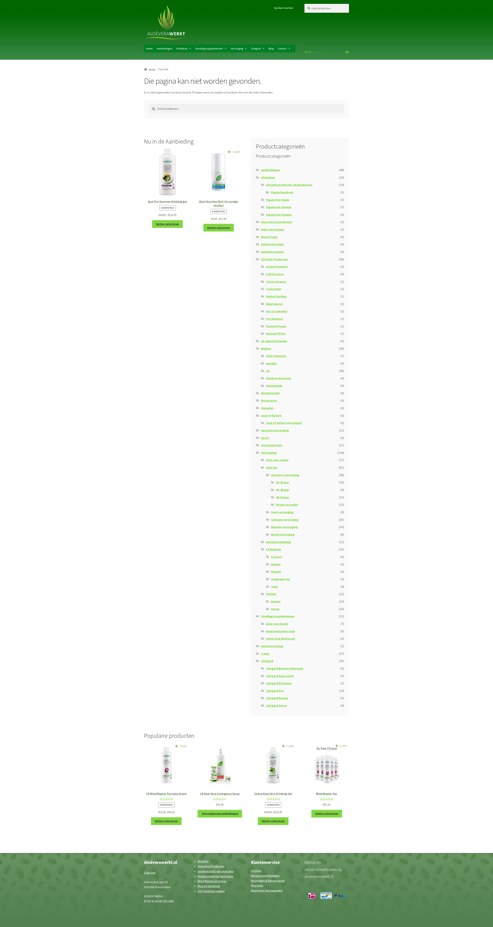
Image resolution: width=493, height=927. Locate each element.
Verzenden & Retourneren (268, 881)
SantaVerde (274, 386)
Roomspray (269, 400)
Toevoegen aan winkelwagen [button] (219, 813)
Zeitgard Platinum (279, 683)
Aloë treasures (276, 356)
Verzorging (237, 48)
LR (267, 371)
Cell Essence (275, 274)
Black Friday (269, 237)
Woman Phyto (276, 333)
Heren (275, 609)
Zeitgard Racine (277, 698)
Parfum (271, 594)
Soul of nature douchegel (284, 423)
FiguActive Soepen (279, 214)
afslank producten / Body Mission (289, 185)
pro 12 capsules (277, 311)
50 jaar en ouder (287, 505)
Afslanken (182, 48)
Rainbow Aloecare (278, 378)
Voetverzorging (272, 646)
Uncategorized (271, 445)
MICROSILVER (270, 393)
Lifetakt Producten (274, 259)
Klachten (257, 885)
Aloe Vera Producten (211, 866)
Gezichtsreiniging (278, 542)
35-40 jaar (282, 490)
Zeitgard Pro (275, 691)
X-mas (265, 653)
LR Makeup (273, 549)
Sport (265, 438)
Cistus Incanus (276, 281)
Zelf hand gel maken (211, 891)
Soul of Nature (271, 415)
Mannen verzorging (284, 527)
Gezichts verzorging (285, 475)
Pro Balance (274, 319)
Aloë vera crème (277, 460)
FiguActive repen (277, 200)
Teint (274, 586)
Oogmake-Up (280, 579)
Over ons (150, 872)
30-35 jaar (282, 482)
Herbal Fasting (276, 296)
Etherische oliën (272, 244)
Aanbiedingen (164, 48)
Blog (271, 48)
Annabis (271, 363)
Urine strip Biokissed (280, 638)
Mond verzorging (283, 534)
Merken (266, 348)
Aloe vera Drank (277, 624)
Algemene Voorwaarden (266, 890)
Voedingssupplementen (209, 48)
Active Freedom (277, 266)
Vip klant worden (283, 8)
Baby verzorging (272, 229)
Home (149, 48)
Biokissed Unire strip (280, 631)
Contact (282, 48)
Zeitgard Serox (276, 705)
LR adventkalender (274, 341)
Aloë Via (271, 467)
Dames (276, 601)
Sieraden (267, 408)
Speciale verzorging (275, 430)
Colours (276, 557)
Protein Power (276, 326)
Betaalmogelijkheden (265, 876)
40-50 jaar (282, 497)
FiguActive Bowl (282, 192)
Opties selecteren (167, 224)
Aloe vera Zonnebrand (276, 222)
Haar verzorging (282, 512)
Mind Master (274, 304)
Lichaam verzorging (285, 520)
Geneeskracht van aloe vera (216, 871)
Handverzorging (272, 252)
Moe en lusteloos (209, 886)
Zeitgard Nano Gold (279, 676)
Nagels (276, 571)
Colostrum (273, 289)
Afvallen (203, 861)
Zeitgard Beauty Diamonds (284, 668)
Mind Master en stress (212, 881)
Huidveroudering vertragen (215, 876)
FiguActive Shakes (278, 207)
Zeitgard (256, 48)
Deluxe (276, 564)
